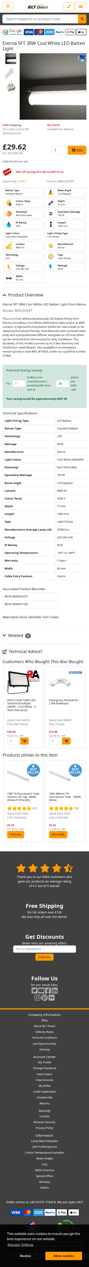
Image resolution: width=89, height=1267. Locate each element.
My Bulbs (45, 1086)
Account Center (44, 1057)
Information (44, 1135)
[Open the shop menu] (8, 6)
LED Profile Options (44, 1147)
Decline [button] (25, 1256)
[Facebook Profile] (48, 990)
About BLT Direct (44, 1026)
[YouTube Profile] (41, 990)
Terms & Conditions (44, 1038)
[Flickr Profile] (52, 997)
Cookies (45, 1116)
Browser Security (44, 1122)
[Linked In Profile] (55, 990)
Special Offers (44, 1176)
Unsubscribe (44, 1097)
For (8, 383)
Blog (45, 1020)
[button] (82, 707)
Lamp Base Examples (44, 1141)
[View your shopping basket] (80, 6)
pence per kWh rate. (75, 383)
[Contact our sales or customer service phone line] (68, 6)
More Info (58, 834)
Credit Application (44, 1091)
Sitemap (44, 1049)
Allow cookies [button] (63, 1256)
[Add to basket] (24, 741)
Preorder (15, 834)
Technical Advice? (25, 651)
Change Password (44, 1068)
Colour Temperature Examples (44, 1152)
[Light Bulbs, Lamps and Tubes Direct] (38, 6)
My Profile (44, 1062)
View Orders (44, 1074)
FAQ (44, 1164)
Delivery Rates (44, 1032)
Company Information (44, 1015)
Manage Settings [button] (20, 1245)
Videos (44, 1187)
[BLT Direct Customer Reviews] (44, 868)
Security (44, 1111)
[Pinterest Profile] (44, 997)
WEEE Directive (44, 1170)
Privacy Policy (44, 1128)
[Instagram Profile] (37, 997)
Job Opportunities (44, 1044)
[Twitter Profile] (35, 990)
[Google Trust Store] (12, 32)
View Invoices (44, 1080)
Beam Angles (44, 1158)
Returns (45, 1103)
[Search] (82, 18)
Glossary (44, 1182)
